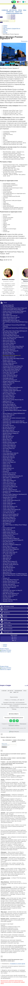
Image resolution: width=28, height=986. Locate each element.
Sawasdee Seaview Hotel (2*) (10, 599)
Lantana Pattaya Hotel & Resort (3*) (11, 509)
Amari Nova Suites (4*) (8, 344)
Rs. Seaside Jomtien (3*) (9, 553)
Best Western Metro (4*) (9, 353)
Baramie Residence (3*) (8, 428)
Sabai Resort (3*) (7, 558)
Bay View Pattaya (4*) (8, 352)
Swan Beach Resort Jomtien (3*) (11, 585)
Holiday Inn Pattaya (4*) (8, 382)
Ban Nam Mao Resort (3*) (9, 427)
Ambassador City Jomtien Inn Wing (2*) (12, 590)
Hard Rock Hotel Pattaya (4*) (10, 379)
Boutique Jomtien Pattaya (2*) (10, 595)
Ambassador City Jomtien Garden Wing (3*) (13, 421)
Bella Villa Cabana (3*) (8, 436)
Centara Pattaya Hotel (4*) (9, 361)
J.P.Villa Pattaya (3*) (8, 499)
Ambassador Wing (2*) (8, 592)
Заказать (4, 746)
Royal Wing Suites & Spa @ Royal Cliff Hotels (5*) (15, 331)
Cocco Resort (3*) (7, 451)
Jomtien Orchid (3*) (7, 505)
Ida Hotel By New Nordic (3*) (10, 495)
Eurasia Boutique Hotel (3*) (9, 472)
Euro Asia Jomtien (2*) (8, 596)
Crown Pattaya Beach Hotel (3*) (10, 453)
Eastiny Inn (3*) (6, 463)
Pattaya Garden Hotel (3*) (9, 532)
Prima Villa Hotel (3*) (8, 541)
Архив (26, 685)
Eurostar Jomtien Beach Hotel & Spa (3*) (13, 476)
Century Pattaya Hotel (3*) (9, 447)
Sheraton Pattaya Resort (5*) (10, 334)
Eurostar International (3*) (9, 474)
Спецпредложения (18, 690)
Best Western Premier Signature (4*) (12, 355)
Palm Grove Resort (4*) (8, 398)
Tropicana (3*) (6, 589)
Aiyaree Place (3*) (7, 416)
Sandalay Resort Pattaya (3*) (10, 561)
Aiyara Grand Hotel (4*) (8, 340)
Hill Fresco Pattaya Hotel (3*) (10, 489)
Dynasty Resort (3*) (7, 459)
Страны (20, 10)
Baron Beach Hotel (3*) (8, 430)
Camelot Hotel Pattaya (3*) (9, 445)
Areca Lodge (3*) (7, 424)
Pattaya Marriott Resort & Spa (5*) (11, 317)
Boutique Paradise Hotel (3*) (10, 442)
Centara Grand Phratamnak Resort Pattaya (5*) (14, 311)
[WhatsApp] (10, 720)
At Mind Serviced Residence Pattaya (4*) (13, 347)
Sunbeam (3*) (6, 578)
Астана (5, 646)
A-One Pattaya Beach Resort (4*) (11, 335)
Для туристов (13, 10)
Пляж (4, 31)
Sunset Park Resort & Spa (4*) (10, 408)
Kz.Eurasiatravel (14, 7)
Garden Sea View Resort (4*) (10, 376)
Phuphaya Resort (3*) (8, 535)
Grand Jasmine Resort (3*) (9, 483)
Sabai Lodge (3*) (7, 556)
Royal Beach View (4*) (8, 402)
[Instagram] (14, 720)
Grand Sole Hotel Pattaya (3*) (10, 486)
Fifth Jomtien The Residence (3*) (11, 477)
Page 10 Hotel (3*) (7, 529)
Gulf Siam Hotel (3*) (8, 488)
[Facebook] (17, 720)
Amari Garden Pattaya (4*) (9, 343)
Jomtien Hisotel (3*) (7, 502)
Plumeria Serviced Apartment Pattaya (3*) (13, 540)
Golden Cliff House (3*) (8, 482)
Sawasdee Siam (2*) (8, 601)
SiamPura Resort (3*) (8, 570)
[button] (7, 63)
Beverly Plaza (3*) (7, 439)
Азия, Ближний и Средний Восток (11, 28)
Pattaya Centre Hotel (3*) (9, 531)
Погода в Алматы (4, 648)
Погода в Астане (4, 666)
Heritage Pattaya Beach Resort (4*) (11, 381)
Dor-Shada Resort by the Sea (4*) (11, 370)
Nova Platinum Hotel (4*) (9, 396)
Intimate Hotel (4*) (7, 384)
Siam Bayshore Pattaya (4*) (9, 405)
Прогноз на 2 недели (5, 651)
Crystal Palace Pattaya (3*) (9, 454)
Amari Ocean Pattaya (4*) (9, 341)
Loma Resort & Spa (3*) (8, 512)
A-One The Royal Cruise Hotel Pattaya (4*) (13, 337)
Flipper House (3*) (7, 479)
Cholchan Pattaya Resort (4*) (10, 363)
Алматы (5, 644)
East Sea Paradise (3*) (8, 460)
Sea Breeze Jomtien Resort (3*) (10, 564)
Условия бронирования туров (14, 13)
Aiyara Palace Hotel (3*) (8, 415)
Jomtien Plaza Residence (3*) (10, 506)
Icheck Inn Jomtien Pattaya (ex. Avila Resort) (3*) (15, 494)
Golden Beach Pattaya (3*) (9, 480)
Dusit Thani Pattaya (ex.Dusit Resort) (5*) (13, 312)
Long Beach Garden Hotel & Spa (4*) (12, 390)
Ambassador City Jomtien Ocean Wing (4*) (13, 346)
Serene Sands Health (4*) (9, 404)
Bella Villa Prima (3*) (8, 437)
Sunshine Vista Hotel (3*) (9, 584)
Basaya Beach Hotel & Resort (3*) (11, 431)
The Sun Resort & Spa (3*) (9, 587)
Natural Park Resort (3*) (9, 521)
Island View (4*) (6, 386)
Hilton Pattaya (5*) (7, 314)
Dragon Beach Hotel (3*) (9, 457)
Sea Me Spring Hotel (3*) (9, 567)
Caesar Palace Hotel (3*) (9, 444)
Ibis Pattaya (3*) (7, 492)
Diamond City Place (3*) (8, 456)
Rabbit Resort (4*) (7, 401)
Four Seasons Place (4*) (9, 373)
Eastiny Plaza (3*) (7, 466)
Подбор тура (18, 11)
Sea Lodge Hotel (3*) (8, 566)
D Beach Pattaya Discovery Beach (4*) (12, 367)
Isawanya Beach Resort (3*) (9, 497)
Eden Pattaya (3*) (7, 469)
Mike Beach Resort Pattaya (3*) (10, 515)
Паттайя (5, 32)
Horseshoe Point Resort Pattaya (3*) (12, 491)
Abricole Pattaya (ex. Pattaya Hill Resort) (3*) (14, 413)
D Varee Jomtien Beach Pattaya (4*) (11, 369)
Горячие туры (10, 11)
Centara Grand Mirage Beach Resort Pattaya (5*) (15, 308)
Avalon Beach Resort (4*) (9, 349)
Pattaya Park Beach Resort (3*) (10, 534)
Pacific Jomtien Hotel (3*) (9, 527)
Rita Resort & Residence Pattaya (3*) (12, 544)
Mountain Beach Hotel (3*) (9, 518)
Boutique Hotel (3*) (7, 440)
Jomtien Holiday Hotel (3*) (9, 503)
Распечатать (24, 41)
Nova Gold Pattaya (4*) (8, 395)
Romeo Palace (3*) (7, 546)
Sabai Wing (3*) (6, 559)
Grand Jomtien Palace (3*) (9, 485)
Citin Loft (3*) (6, 450)
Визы (24, 10)
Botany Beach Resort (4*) (9, 357)
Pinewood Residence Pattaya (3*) (11, 538)
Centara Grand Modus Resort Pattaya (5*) (13, 309)
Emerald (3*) (6, 471)
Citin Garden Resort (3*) (9, 448)
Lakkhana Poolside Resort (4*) (10, 389)
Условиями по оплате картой (17, 963)
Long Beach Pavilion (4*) (9, 392)
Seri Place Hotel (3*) (8, 569)
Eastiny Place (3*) (7, 465)
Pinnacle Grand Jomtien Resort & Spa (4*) (13, 399)
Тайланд (5, 30)
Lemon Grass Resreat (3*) (9, 511)
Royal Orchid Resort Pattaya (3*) (11, 549)
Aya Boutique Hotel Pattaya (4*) (10, 350)
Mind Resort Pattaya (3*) (9, 517)
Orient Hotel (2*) (7, 598)
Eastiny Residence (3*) (8, 468)
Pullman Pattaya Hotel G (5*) (10, 318)
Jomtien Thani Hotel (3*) (9, 508)
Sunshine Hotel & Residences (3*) (11, 582)
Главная (5, 25)
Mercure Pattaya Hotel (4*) (9, 393)
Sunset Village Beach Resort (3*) (11, 579)
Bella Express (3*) (7, 434)
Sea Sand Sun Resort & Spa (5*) (11, 332)
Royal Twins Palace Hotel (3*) (10, 552)
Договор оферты (14, 713)
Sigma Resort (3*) (7, 572)
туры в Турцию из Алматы (13, 707)
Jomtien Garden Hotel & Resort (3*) (11, 500)
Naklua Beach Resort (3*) (9, 520)
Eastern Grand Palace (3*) (9, 462)
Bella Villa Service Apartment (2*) (11, 593)
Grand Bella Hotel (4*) (8, 378)
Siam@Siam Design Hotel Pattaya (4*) (12, 407)
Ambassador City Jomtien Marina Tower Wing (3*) (15, 422)
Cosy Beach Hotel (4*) (8, 364)
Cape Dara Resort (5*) (8, 306)
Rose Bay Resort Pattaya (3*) (10, 547)
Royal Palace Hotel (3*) (8, 550)
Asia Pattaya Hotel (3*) (8, 425)
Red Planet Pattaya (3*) (8, 543)
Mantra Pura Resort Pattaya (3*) (11, 514)
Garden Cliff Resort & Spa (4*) (10, 375)
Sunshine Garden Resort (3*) (10, 581)
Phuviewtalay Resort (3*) (9, 537)
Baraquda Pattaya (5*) (8, 305)
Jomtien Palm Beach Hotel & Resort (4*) (12, 387)
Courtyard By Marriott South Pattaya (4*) (13, 366)
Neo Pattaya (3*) (7, 523)
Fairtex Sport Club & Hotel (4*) (10, 372)
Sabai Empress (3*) (7, 555)
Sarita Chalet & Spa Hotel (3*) (10, 563)
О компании (5, 10)
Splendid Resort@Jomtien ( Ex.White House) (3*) (15, 573)
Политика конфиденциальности (14, 717)
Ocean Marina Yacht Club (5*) (10, 315)
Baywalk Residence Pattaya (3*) (10, 433)
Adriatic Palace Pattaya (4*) (9, 338)
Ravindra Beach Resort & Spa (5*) (11, 320)
